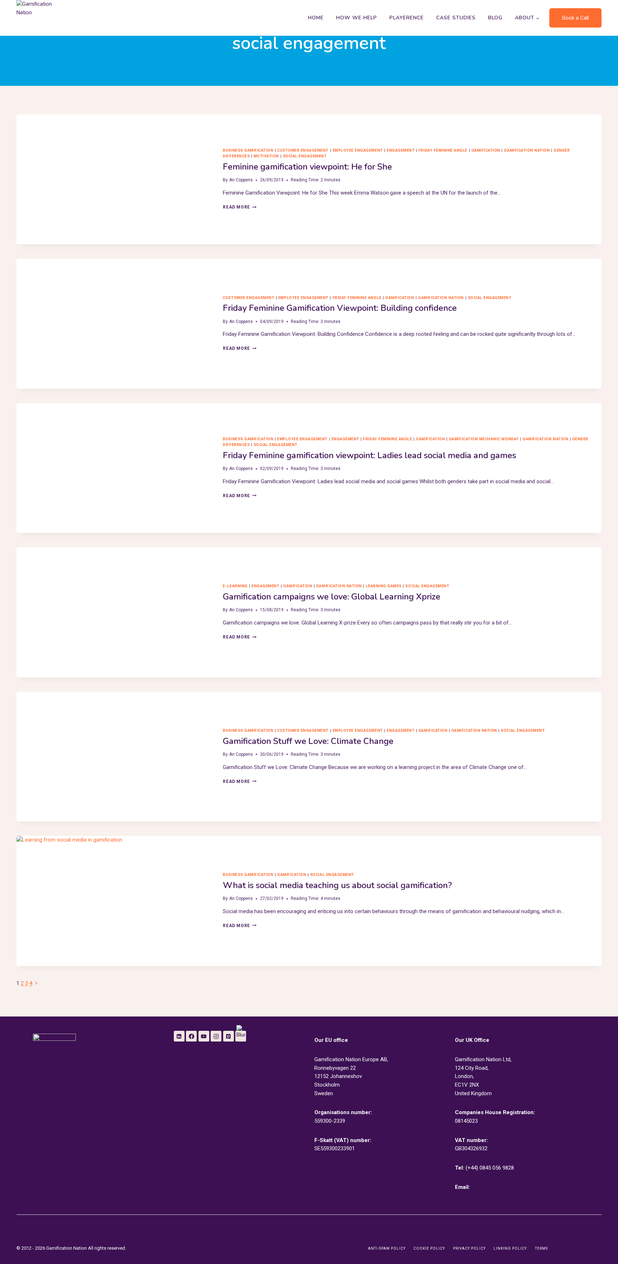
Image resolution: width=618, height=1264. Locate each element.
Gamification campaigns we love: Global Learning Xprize (331, 596)
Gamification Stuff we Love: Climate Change (308, 741)
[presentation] (113, 179)
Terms (541, 1248)
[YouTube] (203, 1036)
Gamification (485, 150)
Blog (495, 17)
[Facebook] (191, 1036)
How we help (356, 17)
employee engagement (358, 150)
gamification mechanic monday (484, 439)
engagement (401, 150)
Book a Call (575, 18)
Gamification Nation (527, 150)
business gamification (248, 150)
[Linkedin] (179, 1036)
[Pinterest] (228, 1036)
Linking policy (510, 1248)
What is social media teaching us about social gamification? (337, 885)
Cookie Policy (429, 1248)
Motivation (266, 156)
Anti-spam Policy (387, 1248)
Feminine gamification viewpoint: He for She (307, 166)
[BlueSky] (240, 1036)
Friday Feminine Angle (442, 150)
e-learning (235, 586)
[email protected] (491, 1187)
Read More (239, 207)
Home (316, 17)
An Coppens (241, 179)
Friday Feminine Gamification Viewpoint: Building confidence (340, 308)
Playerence (406, 17)
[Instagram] (216, 1036)
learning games (384, 586)
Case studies (456, 17)
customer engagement (303, 150)
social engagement (305, 156)
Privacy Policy (469, 1248)
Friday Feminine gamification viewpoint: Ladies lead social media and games (369, 455)
